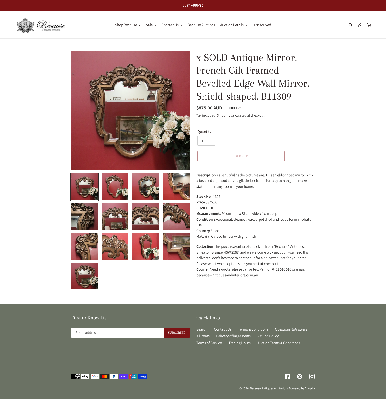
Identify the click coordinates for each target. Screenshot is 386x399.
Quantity (204, 131)
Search (201, 329)
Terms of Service (209, 342)
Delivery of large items (233, 335)
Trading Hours (240, 342)
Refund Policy (268, 335)
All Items (203, 335)
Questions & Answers (291, 329)
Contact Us (222, 329)
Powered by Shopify (302, 388)
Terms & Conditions (253, 329)
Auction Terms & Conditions (278, 342)
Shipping (223, 115)
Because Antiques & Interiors (269, 388)
